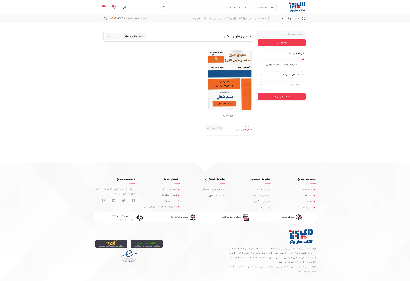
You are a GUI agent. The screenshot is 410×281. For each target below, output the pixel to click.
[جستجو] (164, 7)
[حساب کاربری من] (125, 7)
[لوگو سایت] (297, 7)
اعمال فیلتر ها (282, 96)
